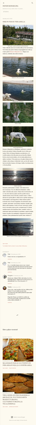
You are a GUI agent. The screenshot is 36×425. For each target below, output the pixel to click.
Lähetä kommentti (13, 406)
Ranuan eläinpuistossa (16, 51)
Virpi (9, 254)
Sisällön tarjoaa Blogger (19, 417)
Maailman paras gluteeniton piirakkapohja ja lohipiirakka (17, 364)
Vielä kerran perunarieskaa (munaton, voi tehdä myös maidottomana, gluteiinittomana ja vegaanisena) (16, 399)
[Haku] (32, 2)
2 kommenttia (12, 368)
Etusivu (6, 11)
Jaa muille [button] (5, 243)
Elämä (9, 246)
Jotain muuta (15, 246)
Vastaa (10, 259)
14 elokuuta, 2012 (16, 287)
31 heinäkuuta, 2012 (15, 254)
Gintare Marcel (23, 420)
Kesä (20, 246)
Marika (10, 287)
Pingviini (10, 275)
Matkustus (24, 246)
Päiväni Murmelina (10, 6)
